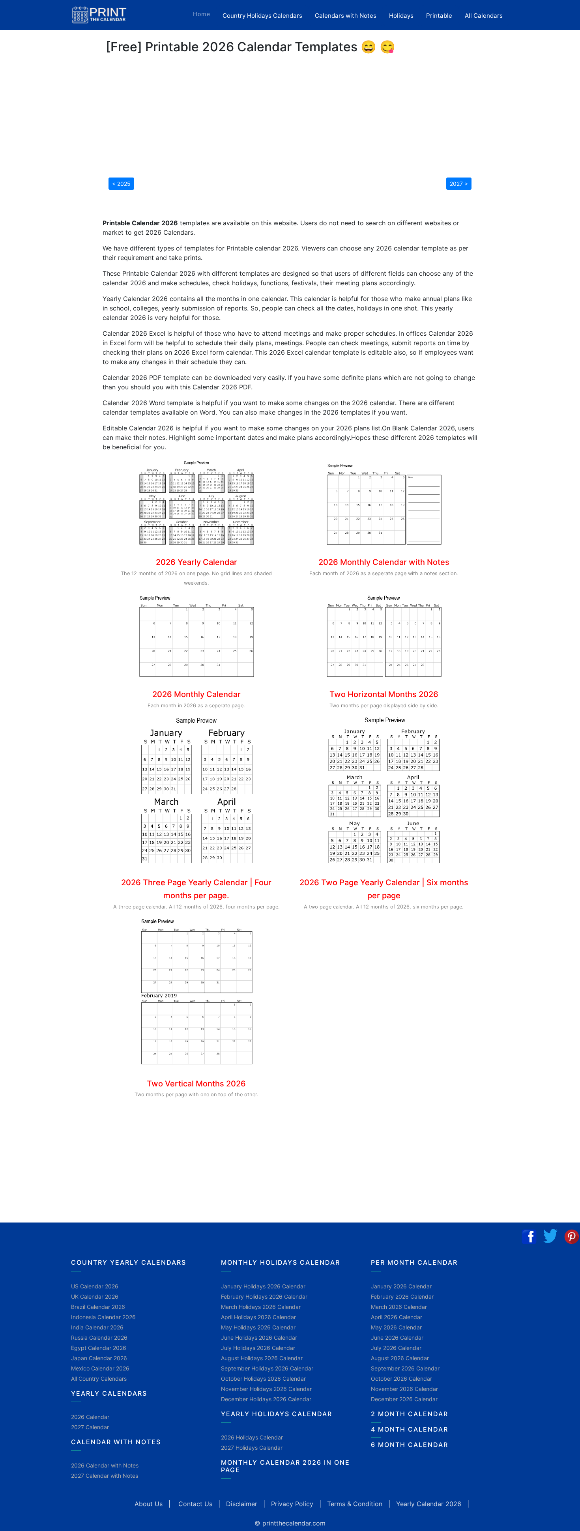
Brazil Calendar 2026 (98, 1306)
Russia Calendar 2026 (99, 1337)
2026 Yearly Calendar (196, 562)
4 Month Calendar (409, 1429)
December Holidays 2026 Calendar (266, 1399)
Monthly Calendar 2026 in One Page (285, 1466)
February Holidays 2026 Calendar (264, 1296)
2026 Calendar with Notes (104, 1465)
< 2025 (121, 183)
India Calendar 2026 (97, 1327)
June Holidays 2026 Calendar (259, 1337)
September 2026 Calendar (405, 1368)
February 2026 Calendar (402, 1296)
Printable (439, 15)
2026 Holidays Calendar (252, 1437)
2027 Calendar (90, 1427)
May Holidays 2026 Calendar (258, 1327)
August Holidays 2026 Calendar (262, 1358)
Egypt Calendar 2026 (98, 1347)
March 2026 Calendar (399, 1306)
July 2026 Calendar (396, 1347)
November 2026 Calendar (404, 1388)
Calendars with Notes (345, 15)
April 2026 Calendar (396, 1317)
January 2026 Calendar (401, 1286)
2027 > (459, 183)
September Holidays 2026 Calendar (267, 1368)
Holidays (401, 15)
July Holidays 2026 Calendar (258, 1347)
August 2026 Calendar (400, 1358)
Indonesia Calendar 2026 (103, 1317)
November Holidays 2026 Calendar (266, 1388)
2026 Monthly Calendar (196, 694)
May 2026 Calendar (396, 1327)
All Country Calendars (99, 1378)
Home (204, 13)
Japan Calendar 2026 (99, 1358)
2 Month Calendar (409, 1414)
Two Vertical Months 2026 (196, 1083)
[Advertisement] (45, 246)
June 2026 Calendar (397, 1337)
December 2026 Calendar (404, 1399)
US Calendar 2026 (94, 1286)
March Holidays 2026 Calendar (261, 1306)
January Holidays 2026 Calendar (263, 1286)
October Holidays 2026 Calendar (263, 1378)
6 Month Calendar (409, 1445)
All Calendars (484, 15)
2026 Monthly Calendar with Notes (383, 562)
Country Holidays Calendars (262, 15)
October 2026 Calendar (401, 1378)
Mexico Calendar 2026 (100, 1368)
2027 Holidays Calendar (252, 1447)
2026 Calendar (90, 1416)
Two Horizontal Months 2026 (383, 694)
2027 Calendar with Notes (104, 1475)
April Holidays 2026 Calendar (258, 1317)
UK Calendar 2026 (94, 1296)
